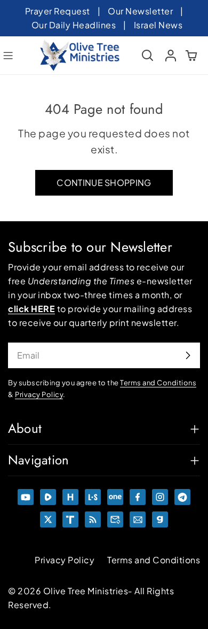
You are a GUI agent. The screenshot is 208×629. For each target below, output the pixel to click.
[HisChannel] (70, 497)
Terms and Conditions (153, 559)
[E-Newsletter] (138, 519)
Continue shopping (104, 182)
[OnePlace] (115, 497)
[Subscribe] (188, 355)
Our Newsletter (140, 11)
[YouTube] (26, 497)
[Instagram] (160, 497)
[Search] (147, 55)
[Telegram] (182, 497)
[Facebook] (138, 497)
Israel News (158, 24)
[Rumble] (48, 497)
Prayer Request (57, 11)
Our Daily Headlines (73, 24)
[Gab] (160, 519)
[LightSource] (93, 497)
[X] (48, 519)
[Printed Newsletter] (115, 519)
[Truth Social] (70, 519)
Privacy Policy (64, 559)
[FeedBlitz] (93, 519)
